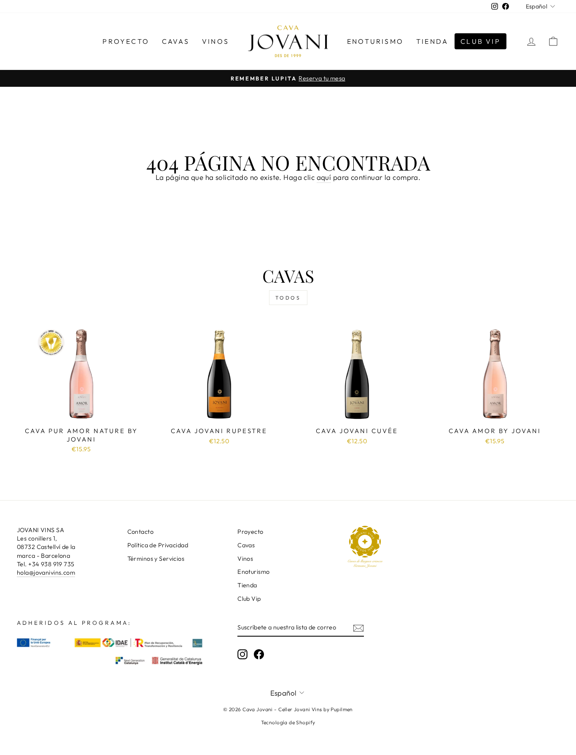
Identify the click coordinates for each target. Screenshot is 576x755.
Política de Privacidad (157, 545)
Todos (288, 298)
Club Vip (480, 41)
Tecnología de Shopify (288, 722)
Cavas (175, 41)
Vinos (215, 41)
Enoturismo (375, 41)
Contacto (140, 531)
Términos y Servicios (156, 558)
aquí (324, 177)
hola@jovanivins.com (46, 572)
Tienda (432, 41)
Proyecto (125, 41)
